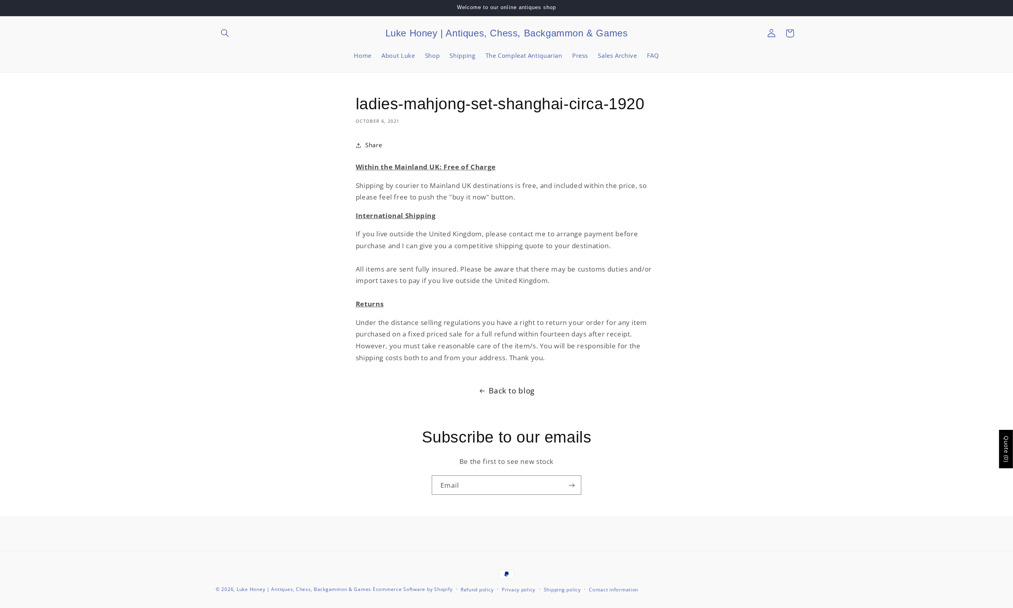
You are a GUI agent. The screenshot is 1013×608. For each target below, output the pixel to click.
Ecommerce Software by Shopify (412, 589)
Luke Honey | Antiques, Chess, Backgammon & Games (304, 589)
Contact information (613, 590)
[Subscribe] (572, 485)
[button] (225, 33)
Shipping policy (562, 590)
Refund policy (477, 590)
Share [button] (373, 145)
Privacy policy (518, 590)
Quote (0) (1006, 449)
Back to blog (512, 391)
